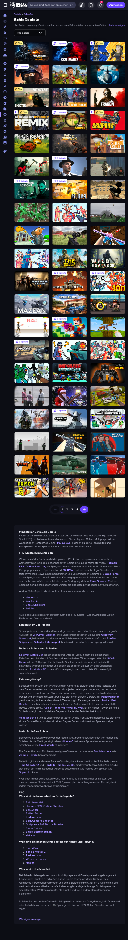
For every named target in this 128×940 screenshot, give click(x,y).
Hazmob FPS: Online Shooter (44, 806)
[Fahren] (5, 92)
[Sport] (5, 126)
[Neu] (5, 27)
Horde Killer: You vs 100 (59, 765)
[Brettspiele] (5, 80)
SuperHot (25, 772)
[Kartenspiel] (5, 103)
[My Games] (91, 5)
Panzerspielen (110, 697)
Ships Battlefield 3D (39, 832)
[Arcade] (5, 75)
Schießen (29, 14)
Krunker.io (32, 601)
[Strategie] (5, 131)
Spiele (17, 14)
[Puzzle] (5, 109)
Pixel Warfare (48, 745)
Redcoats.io (33, 817)
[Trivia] (5, 137)
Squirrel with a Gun (31, 655)
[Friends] (81, 5)
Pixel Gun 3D (38, 669)
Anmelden (116, 5)
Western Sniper (36, 859)
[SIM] (5, 120)
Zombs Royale (28, 755)
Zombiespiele (103, 751)
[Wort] (5, 143)
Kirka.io (30, 835)
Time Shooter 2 (100, 581)
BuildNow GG (34, 802)
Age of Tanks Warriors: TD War (63, 708)
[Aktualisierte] (5, 38)
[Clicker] (5, 86)
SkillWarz (69, 570)
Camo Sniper (34, 828)
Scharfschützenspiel (47, 642)
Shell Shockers (35, 605)
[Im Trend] (5, 32)
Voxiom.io (32, 597)
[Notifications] (100, 5)
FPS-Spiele (63, 543)
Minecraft (68, 741)
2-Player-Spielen (44, 635)
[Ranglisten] (5, 55)
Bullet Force (111, 574)
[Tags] (5, 151)
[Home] (5, 15)
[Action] (5, 69)
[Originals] (5, 44)
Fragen (30, 863)
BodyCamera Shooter (39, 821)
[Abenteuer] (5, 63)
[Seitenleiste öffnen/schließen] (5, 5)
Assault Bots (27, 718)
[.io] (5, 97)
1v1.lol (30, 608)
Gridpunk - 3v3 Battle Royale (44, 824)
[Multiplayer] (5, 49)
